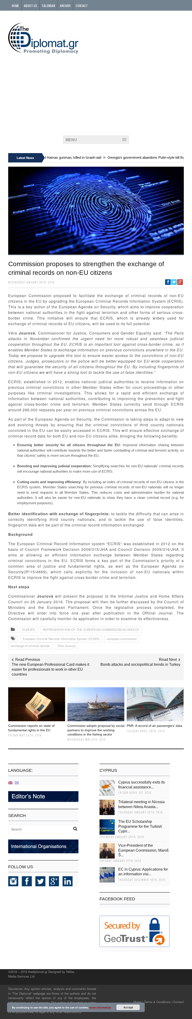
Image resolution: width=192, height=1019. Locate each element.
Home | (138, 1002)
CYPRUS (108, 770)
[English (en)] (10, 782)
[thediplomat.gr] (43, 51)
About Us (30, 5)
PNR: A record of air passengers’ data (154, 726)
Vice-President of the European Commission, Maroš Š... (143, 850)
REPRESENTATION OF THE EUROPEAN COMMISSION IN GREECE (91, 629)
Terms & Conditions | (158, 1002)
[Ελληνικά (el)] (17, 782)
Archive (65, 5)
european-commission (122, 638)
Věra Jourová (66, 646)
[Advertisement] (96, 93)
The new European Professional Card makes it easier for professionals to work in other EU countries (50, 669)
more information (100, 1007)
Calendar (48, 5)
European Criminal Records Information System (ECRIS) (61, 638)
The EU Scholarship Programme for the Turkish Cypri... (140, 826)
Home (15, 5)
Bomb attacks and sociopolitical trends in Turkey (140, 664)
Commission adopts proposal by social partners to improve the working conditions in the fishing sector (95, 730)
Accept (128, 1007)
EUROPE (28, 629)
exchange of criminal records (30, 646)
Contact (82, 5)
